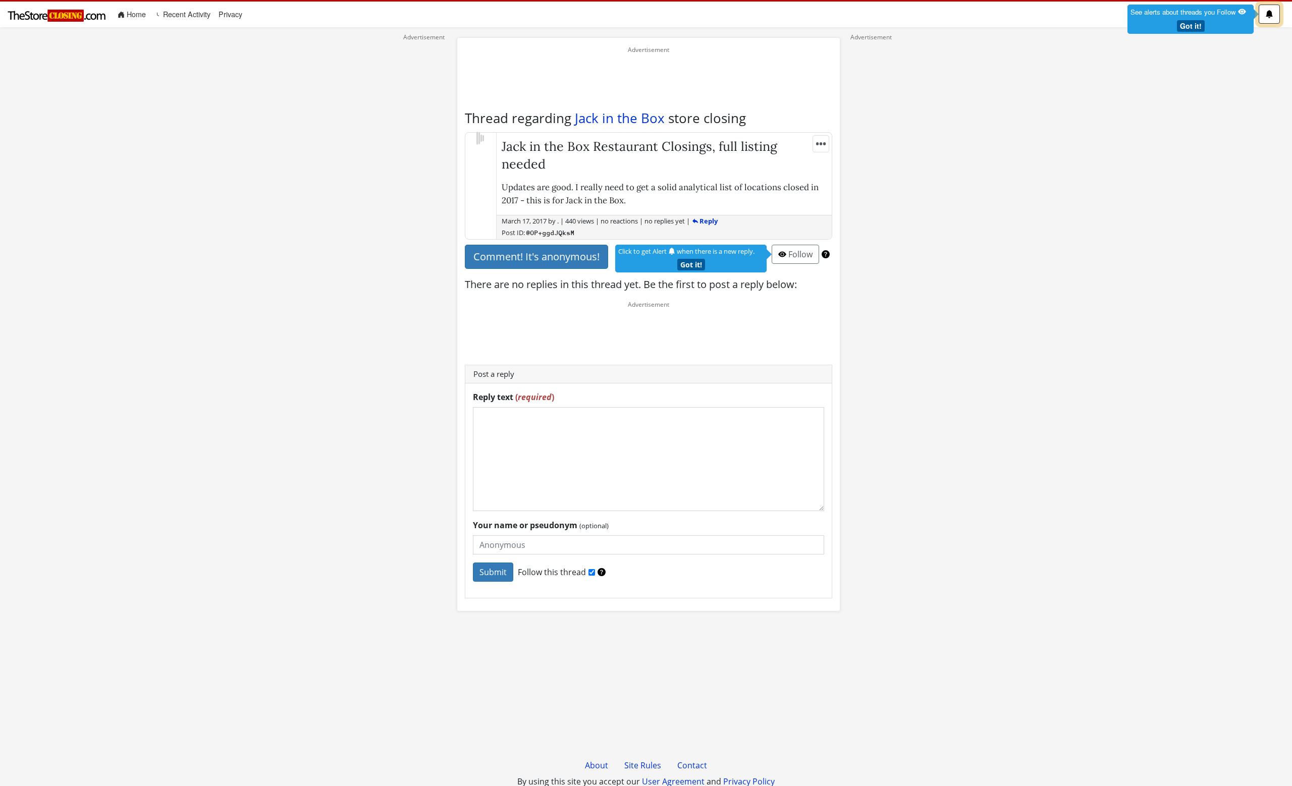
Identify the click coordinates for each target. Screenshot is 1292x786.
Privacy (230, 14)
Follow (799, 254)
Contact (692, 765)
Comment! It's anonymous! (536, 256)
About (596, 765)
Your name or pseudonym (541, 525)
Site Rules (642, 765)
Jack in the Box (620, 118)
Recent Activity (185, 14)
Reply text (513, 397)
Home (137, 14)
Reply (708, 221)
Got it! (1191, 26)
